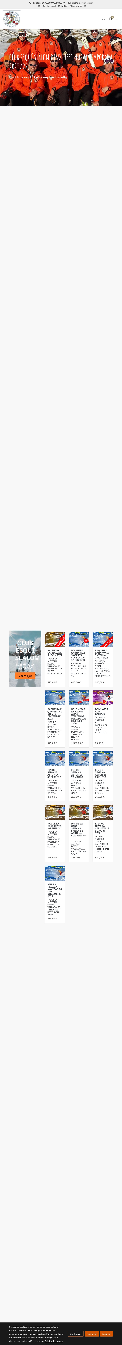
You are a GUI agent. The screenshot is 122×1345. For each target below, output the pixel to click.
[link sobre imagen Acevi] (79, 639)
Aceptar (106, 1334)
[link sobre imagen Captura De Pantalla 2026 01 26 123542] (103, 639)
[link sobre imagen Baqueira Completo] (55, 639)
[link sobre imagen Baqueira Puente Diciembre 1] (55, 697)
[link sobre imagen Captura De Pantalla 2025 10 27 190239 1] (55, 812)
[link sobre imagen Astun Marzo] (79, 758)
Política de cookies (54, 1341)
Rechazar (92, 1334)
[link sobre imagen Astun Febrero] (55, 758)
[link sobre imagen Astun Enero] (103, 758)
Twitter (64, 5)
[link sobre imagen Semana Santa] (79, 812)
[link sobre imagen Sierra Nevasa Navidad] (55, 873)
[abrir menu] (117, 18)
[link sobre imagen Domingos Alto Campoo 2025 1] (103, 697)
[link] (12, 19)
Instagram (77, 5)
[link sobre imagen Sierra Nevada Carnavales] (103, 812)
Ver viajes (25, 675)
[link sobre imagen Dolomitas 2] (79, 697)
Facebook (51, 5)
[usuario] (104, 18)
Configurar (76, 1334)
